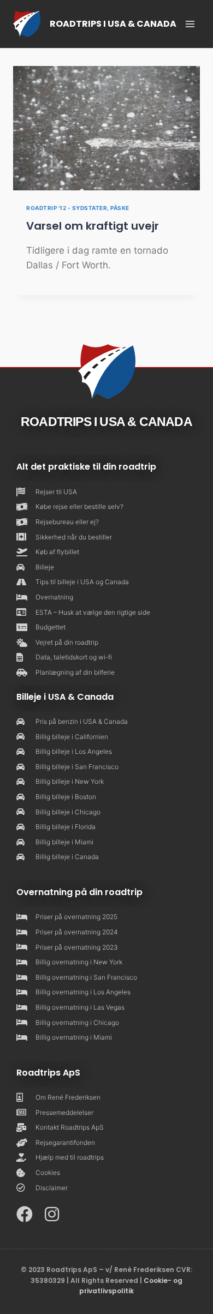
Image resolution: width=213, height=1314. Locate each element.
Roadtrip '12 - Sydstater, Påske (77, 208)
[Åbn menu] (190, 23)
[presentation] (106, 128)
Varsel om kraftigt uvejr (92, 225)
